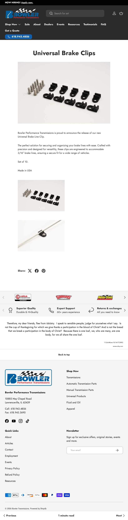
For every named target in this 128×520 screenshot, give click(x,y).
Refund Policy (12, 474)
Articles (9, 443)
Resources (74, 24)
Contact (9, 449)
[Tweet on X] (29, 270)
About (36, 24)
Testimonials (90, 24)
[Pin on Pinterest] (43, 270)
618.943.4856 (18, 409)
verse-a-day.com (118, 346)
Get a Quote (12, 30)
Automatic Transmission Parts (81, 383)
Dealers (48, 24)
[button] (121, 13)
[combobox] (75, 13)
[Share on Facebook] (36, 270)
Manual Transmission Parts (80, 390)
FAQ (103, 24)
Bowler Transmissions (20, 508)
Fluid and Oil (73, 402)
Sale (27, 24)
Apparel (70, 409)
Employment (11, 456)
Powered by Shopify (38, 508)
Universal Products (76, 396)
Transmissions (73, 377)
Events (60, 24)
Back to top (64, 354)
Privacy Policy (12, 468)
